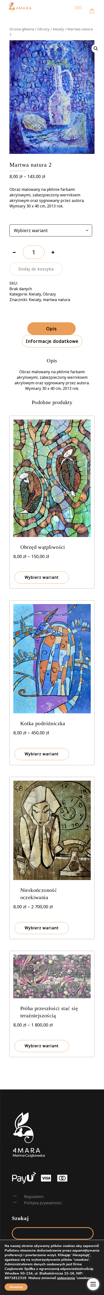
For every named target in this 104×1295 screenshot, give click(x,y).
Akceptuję (16, 1287)
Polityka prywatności (43, 1202)
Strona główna (21, 29)
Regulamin (34, 1196)
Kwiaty (58, 29)
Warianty (17, 218)
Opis (51, 328)
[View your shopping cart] (91, 7)
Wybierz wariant (42, 577)
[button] (95, 48)
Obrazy (43, 29)
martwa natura (56, 299)
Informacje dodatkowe (52, 341)
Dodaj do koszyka (36, 269)
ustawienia (66, 1278)
